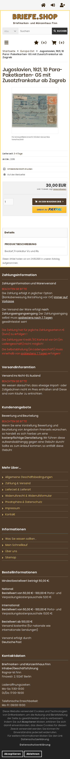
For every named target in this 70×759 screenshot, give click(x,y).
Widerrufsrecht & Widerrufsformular (28, 496)
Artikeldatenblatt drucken (19, 169)
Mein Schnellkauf (16, 545)
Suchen (59, 31)
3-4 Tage (18, 153)
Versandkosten (59, 189)
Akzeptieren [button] (12, 753)
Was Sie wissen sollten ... (20, 539)
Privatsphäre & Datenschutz (23, 502)
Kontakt (10, 514)
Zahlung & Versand (18, 483)
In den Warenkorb (49, 201)
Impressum (12, 508)
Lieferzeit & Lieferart (18, 489)
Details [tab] (9, 232)
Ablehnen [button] (32, 753)
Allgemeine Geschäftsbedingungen (28, 477)
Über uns (11, 551)
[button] (10, 31)
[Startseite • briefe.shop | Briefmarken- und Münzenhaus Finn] (35, 19)
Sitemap (10, 557)
